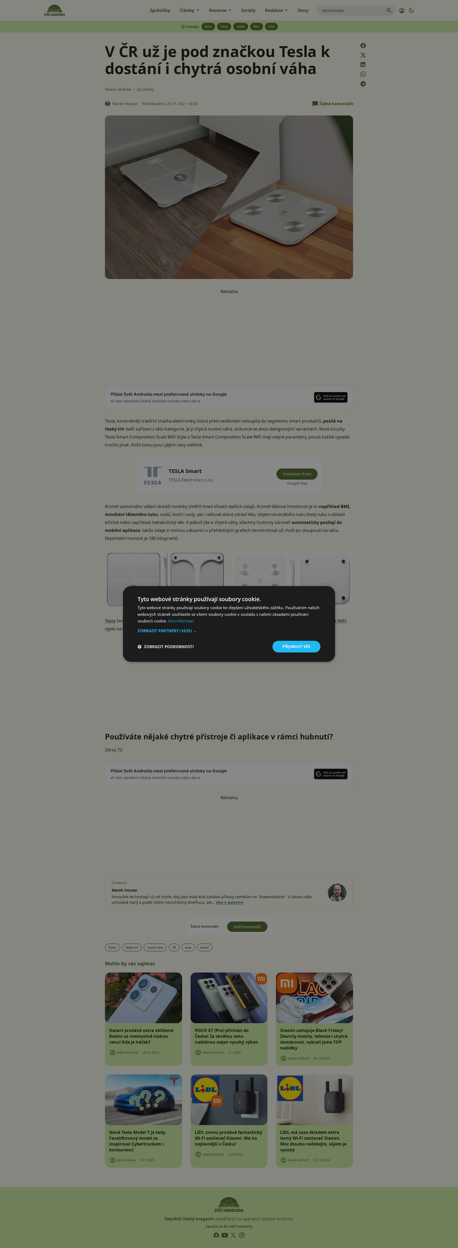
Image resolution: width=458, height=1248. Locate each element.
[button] (229, 630)
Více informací (181, 620)
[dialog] (229, 624)
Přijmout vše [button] (296, 646)
